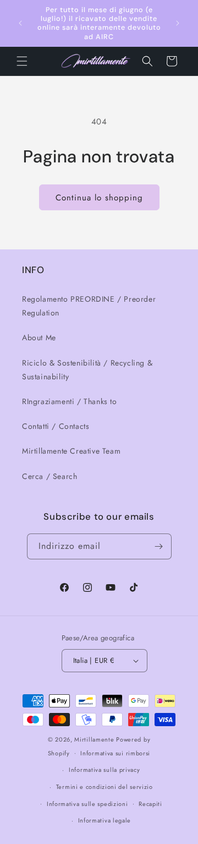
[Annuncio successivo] (178, 23)
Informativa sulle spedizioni (87, 803)
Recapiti (150, 803)
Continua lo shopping (99, 198)
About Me (39, 337)
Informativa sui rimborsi (115, 753)
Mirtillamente (94, 739)
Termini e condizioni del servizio (104, 786)
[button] (22, 61)
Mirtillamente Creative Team (71, 450)
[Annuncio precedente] (20, 23)
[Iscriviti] (159, 546)
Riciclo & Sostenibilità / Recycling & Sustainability (87, 369)
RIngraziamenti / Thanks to (69, 401)
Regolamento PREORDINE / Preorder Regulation (89, 305)
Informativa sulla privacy (104, 769)
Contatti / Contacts (55, 426)
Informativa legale (104, 820)
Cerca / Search (49, 476)
